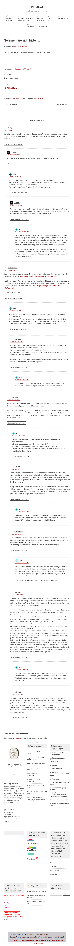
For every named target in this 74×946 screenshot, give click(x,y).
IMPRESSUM (43, 26)
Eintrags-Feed (53, 866)
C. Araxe (14, 152)
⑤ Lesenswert (31, 25)
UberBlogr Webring (32, 843)
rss (4, 919)
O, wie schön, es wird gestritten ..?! (36, 891)
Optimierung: (59, 773)
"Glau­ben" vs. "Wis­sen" (22, 69)
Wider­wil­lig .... (12, 88)
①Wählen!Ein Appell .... (9, 18)
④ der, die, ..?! (63, 18)
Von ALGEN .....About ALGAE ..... (32, 774)
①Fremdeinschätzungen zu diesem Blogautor (25, 18)
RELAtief (37, 7)
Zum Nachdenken (38, 98)
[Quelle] (14, 769)
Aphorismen (16, 98)
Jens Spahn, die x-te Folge (38, 764)
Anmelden (52, 862)
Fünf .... (9, 84)
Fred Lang (29, 768)
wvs (26, 46)
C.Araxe (16, 203)
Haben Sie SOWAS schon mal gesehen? (35, 758)
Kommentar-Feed (54, 870)
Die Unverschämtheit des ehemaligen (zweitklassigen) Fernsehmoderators (36, 799)
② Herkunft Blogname (40, 18)
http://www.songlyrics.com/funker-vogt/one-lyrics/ (38, 276)
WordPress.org (54, 875)
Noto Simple (39, 943)
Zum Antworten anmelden (13, 144)
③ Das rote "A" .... (51, 18)
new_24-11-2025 (35, 885)
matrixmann (12, 268)
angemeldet (15, 738)
